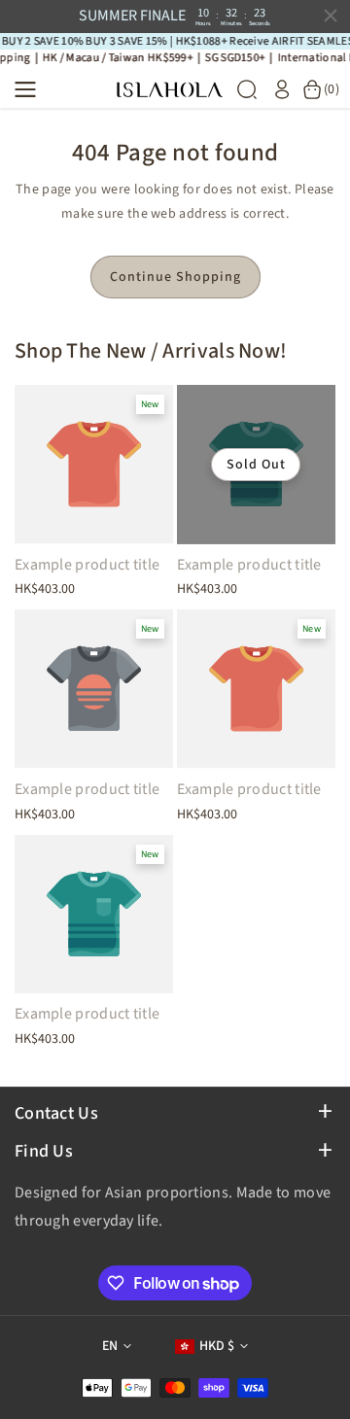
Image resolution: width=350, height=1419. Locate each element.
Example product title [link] (87, 565)
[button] (31, 89)
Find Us (44, 1151)
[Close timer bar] (330, 15)
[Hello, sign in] (281, 89)
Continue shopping (175, 277)
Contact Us (56, 1113)
